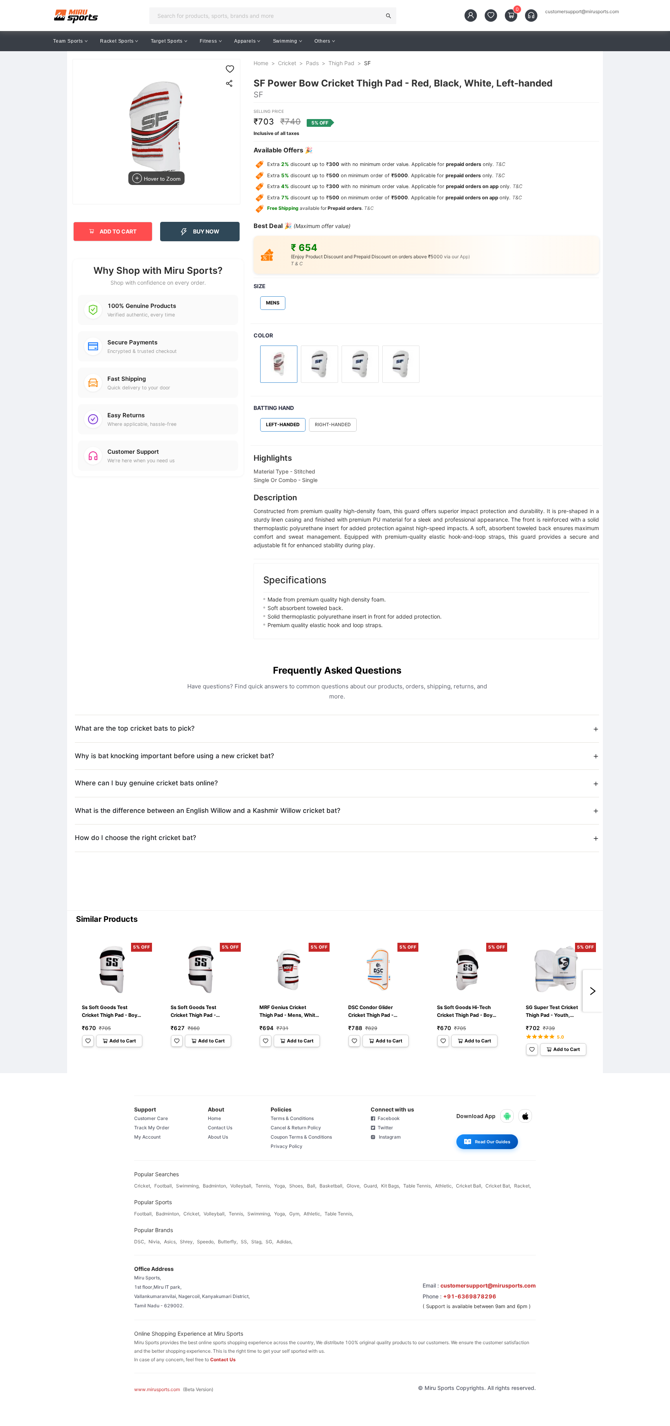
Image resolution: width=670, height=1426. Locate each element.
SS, (244, 1242)
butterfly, (228, 1242)
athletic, (444, 1186)
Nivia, (155, 1242)
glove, (354, 1186)
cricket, (142, 1186)
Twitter (384, 1127)
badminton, (215, 1186)
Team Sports (68, 41)
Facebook (387, 1118)
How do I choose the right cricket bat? (135, 838)
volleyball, (241, 1186)
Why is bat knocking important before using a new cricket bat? (174, 756)
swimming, (188, 1186)
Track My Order (151, 1127)
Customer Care (151, 1118)
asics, (170, 1242)
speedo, (206, 1242)
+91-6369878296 (469, 1296)
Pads (312, 63)
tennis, (263, 1186)
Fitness (208, 41)
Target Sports (167, 41)
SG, (269, 1242)
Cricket (287, 63)
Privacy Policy (286, 1146)
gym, (294, 1214)
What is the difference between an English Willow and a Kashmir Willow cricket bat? (207, 810)
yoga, (280, 1186)
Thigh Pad (341, 63)
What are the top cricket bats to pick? (135, 728)
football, (163, 1186)
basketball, (331, 1186)
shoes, (296, 1186)
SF (367, 63)
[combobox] (268, 15)
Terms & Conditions (292, 1118)
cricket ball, (469, 1186)
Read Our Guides (492, 1141)
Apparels (245, 41)
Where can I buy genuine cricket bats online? (146, 783)
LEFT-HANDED (283, 424)
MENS (273, 303)
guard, (371, 1186)
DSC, (139, 1242)
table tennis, (417, 1186)
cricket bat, (498, 1186)
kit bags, (390, 1186)
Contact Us (220, 1127)
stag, (256, 1242)
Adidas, (284, 1242)
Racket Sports (116, 41)
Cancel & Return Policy (296, 1127)
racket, (522, 1186)
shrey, (187, 1242)
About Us (218, 1137)
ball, (311, 1186)
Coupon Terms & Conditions (301, 1137)
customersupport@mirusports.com (582, 11)
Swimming (285, 41)
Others (322, 41)
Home (261, 63)
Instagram (388, 1137)
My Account (147, 1137)
